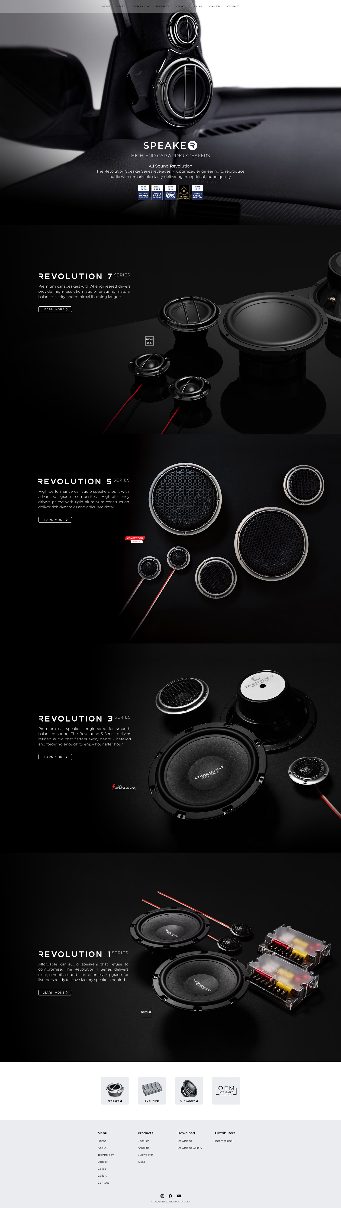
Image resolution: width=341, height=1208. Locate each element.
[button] (163, 6)
